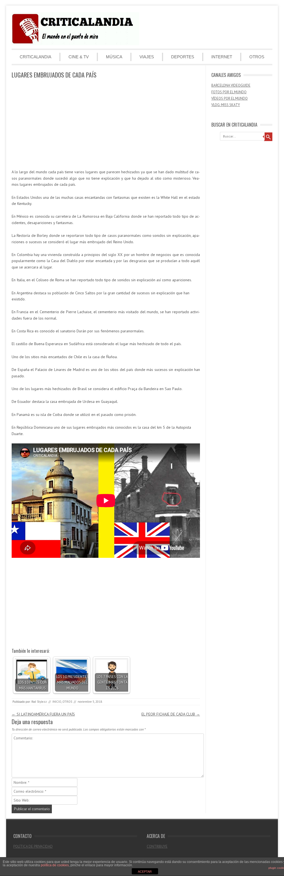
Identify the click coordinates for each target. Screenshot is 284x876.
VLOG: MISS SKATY (225, 104)
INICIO (56, 702)
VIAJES (147, 56)
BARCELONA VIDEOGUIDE (230, 85)
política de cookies (55, 865)
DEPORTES (182, 56)
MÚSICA (114, 56)
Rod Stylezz (39, 702)
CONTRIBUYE (157, 846)
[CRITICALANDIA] (75, 43)
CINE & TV (79, 56)
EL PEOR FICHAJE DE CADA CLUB (170, 714)
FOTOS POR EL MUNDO (229, 92)
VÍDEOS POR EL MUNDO (229, 98)
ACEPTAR (145, 871)
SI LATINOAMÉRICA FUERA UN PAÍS (43, 714)
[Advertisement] (106, 124)
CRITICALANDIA (35, 56)
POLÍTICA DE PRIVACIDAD (33, 846)
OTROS (256, 56)
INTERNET (221, 56)
